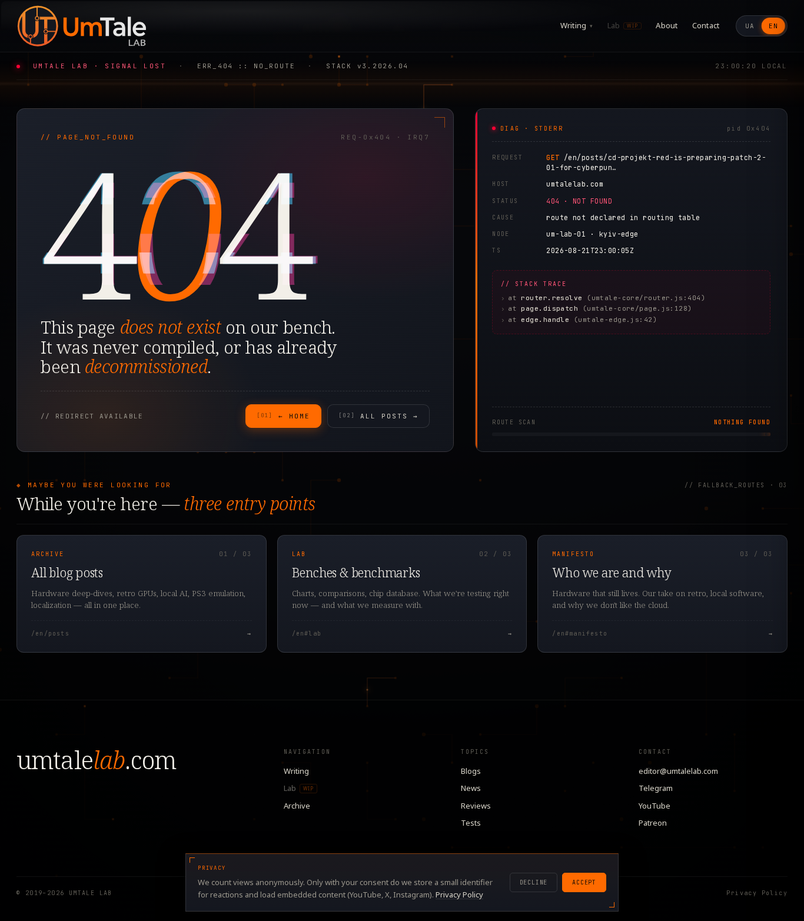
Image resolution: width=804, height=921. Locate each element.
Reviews (476, 805)
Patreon (653, 822)
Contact (706, 25)
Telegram (656, 788)
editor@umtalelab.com (678, 771)
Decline (534, 882)
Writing (576, 25)
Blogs (471, 771)
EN (773, 26)
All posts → (378, 416)
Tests (471, 822)
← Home (283, 416)
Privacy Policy (757, 893)
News (471, 788)
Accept (584, 882)
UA (750, 26)
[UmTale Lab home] (81, 26)
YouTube (654, 805)
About (666, 25)
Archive (297, 805)
